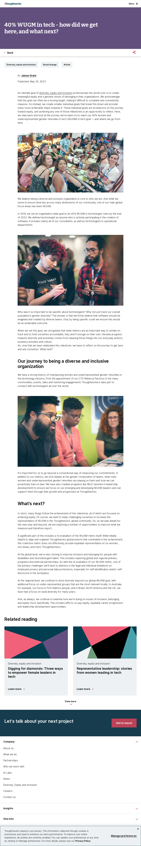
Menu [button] (131, 3)
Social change (50, 64)
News (6, 778)
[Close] (138, 829)
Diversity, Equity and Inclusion (20, 784)
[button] (70, 702)
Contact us (9, 797)
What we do (10, 754)
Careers (7, 790)
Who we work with (13, 766)
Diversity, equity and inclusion (21, 64)
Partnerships (10, 760)
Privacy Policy (82, 841)
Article (67, 64)
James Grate (28, 75)
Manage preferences (124, 835)
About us (8, 748)
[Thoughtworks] (12, 3)
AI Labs (7, 772)
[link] (124, 723)
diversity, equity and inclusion (55, 92)
